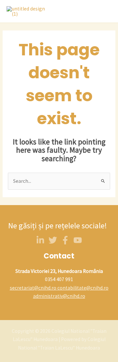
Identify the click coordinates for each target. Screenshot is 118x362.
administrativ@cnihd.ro (59, 296)
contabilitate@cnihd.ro (82, 288)
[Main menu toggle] (104, 11)
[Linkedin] (40, 240)
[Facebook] (65, 240)
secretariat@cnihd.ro (33, 288)
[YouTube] (77, 240)
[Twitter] (53, 240)
